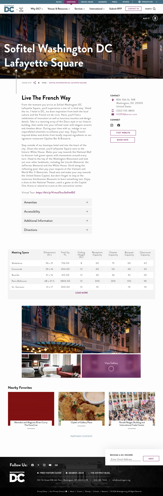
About (72, 491)
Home (44, 83)
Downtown (32, 421)
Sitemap (88, 491)
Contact (96, 491)
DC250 (59, 2)
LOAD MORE (81, 292)
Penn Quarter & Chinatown (83, 421)
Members (102, 2)
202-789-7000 (100, 480)
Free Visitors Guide (50, 473)
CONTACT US (133, 9)
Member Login (76, 473)
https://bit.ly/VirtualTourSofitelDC (55, 192)
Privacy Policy (42, 491)
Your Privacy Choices (57, 491)
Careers (79, 491)
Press (114, 2)
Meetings (71, 2)
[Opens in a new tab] (113, 126)
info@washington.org (121, 480)
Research (105, 491)
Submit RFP (115, 8)
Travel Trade (87, 2)
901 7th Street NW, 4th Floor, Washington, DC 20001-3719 (62, 480)
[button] (123, 132)
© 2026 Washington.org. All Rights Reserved (125, 491)
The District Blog (100, 473)
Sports (126, 2)
